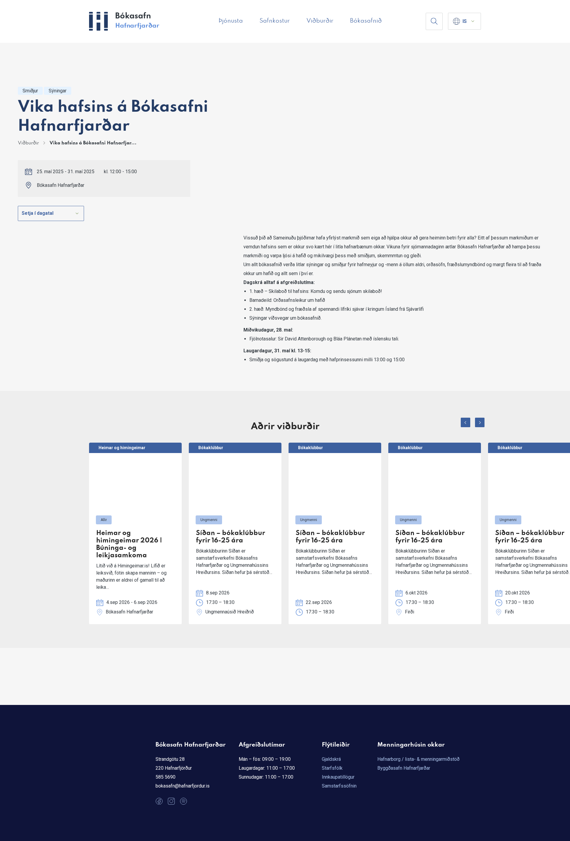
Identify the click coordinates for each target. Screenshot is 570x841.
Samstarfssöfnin (339, 786)
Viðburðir (319, 21)
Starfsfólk (332, 768)
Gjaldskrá (331, 759)
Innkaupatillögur (338, 777)
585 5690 (165, 777)
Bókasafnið (366, 21)
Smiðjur (30, 91)
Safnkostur (274, 21)
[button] (465, 422)
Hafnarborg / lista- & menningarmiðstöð (418, 759)
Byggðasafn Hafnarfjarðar (403, 768)
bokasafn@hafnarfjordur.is (183, 786)
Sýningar (57, 91)
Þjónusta (230, 21)
